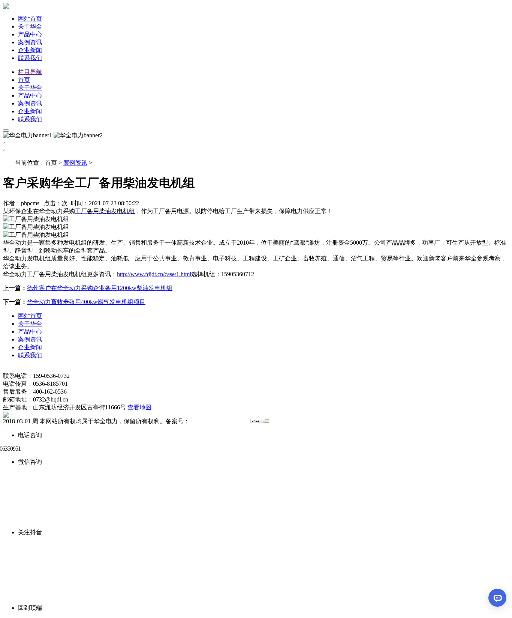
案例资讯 (30, 42)
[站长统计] (259, 421)
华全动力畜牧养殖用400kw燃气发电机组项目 (86, 302)
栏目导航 (30, 72)
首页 (24, 80)
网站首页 (30, 18)
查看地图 (139, 407)
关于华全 (30, 26)
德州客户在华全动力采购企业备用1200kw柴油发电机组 (99, 288)
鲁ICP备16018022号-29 (219, 421)
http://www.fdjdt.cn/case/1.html (154, 274)
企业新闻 (30, 50)
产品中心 (30, 34)
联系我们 (30, 58)
